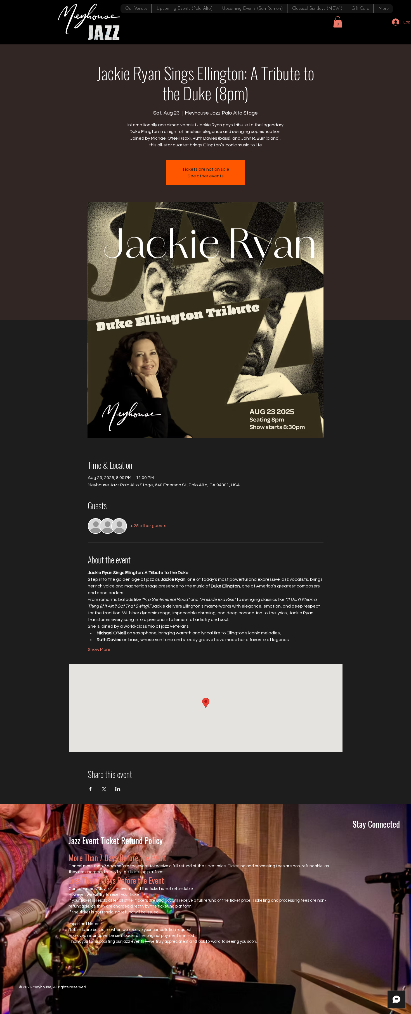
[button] (337, 22)
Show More (99, 649)
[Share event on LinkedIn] (118, 789)
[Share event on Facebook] (90, 789)
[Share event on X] (104, 789)
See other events (206, 176)
